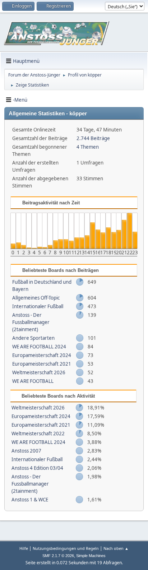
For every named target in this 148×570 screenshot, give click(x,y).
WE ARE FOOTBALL (33, 381)
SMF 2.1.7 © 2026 (58, 555)
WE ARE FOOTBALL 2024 (39, 346)
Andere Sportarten (33, 338)
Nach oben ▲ (116, 548)
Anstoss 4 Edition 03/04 (37, 468)
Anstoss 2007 (26, 451)
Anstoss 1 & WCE (29, 499)
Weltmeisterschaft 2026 (38, 372)
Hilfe (23, 548)
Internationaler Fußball (37, 306)
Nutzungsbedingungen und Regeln (66, 548)
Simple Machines (91, 555)
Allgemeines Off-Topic (36, 298)
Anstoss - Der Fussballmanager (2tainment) (31, 322)
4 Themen (88, 147)
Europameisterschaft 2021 (41, 364)
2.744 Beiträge (93, 138)
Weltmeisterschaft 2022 (38, 433)
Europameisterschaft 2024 (41, 355)
